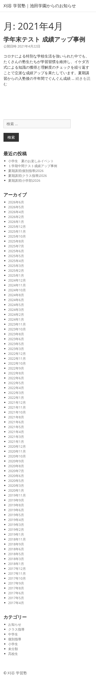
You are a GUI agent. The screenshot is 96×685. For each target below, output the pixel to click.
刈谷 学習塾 (17, 672)
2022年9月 (16, 368)
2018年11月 (17, 539)
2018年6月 (16, 549)
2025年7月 (16, 246)
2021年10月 (17, 412)
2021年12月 (17, 402)
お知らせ (14, 624)
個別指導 (14, 639)
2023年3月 (16, 348)
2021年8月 (16, 417)
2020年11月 (17, 451)
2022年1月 (16, 397)
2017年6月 (16, 593)
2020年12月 (17, 446)
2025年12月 (17, 226)
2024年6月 (16, 300)
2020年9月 (16, 461)
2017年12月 (17, 568)
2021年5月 (16, 427)
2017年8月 (16, 588)
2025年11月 (17, 231)
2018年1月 (16, 563)
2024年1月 (16, 319)
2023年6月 (16, 339)
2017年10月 (17, 578)
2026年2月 (16, 217)
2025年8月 (16, 241)
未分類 (13, 649)
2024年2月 (16, 314)
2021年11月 (17, 407)
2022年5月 (16, 383)
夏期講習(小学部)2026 (24, 180)
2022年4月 (16, 388)
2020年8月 (16, 466)
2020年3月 (16, 485)
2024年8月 (16, 295)
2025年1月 (16, 275)
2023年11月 (17, 324)
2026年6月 (16, 202)
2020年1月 (16, 490)
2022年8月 (16, 373)
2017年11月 (17, 573)
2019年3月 (16, 524)
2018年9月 (16, 544)
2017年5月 (16, 598)
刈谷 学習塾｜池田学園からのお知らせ (39, 5)
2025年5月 (16, 256)
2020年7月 (16, 471)
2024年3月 (16, 309)
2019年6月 (16, 510)
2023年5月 (16, 344)
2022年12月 (17, 353)
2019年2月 (16, 529)
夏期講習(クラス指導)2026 (27, 175)
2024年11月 (17, 285)
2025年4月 (16, 261)
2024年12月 (17, 280)
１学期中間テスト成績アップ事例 (32, 166)
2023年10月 (17, 329)
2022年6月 (16, 378)
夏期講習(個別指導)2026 (26, 170)
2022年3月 (16, 392)
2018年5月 (16, 554)
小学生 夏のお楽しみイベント (31, 161)
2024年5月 (16, 304)
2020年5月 (16, 480)
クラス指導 (16, 629)
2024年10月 (17, 290)
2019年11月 (17, 495)
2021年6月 (16, 422)
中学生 (13, 634)
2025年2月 (16, 270)
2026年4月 (16, 212)
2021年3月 (16, 436)
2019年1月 (16, 534)
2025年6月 (16, 251)
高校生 (13, 653)
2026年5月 (16, 207)
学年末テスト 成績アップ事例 (44, 39)
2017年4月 (16, 603)
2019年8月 (16, 505)
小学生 (13, 644)
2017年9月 (16, 583)
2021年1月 (16, 441)
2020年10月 (17, 456)
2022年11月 (17, 358)
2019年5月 (16, 515)
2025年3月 (16, 265)
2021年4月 (16, 432)
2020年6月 (16, 475)
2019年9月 (16, 500)
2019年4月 (16, 519)
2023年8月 (16, 334)
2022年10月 (17, 363)
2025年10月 (17, 236)
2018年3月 (16, 559)
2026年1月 (16, 221)
